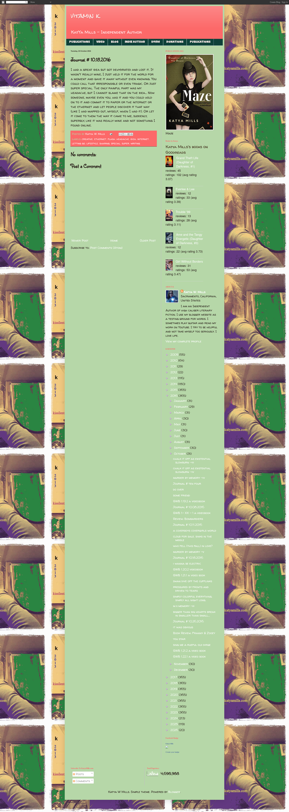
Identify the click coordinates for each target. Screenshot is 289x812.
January (180, 401)
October (180, 454)
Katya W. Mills (194, 292)
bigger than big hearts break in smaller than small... (194, 613)
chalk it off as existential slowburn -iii (192, 460)
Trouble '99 (183, 212)
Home (155, 42)
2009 (174, 354)
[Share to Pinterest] (131, 134)
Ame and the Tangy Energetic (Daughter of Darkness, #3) (189, 238)
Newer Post (79, 240)
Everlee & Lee (185, 189)
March (179, 412)
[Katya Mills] (167, 747)
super (125, 143)
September (182, 448)
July (177, 436)
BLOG (114, 42)
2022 (174, 706)
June (177, 430)
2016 (174, 396)
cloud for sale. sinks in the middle (192, 538)
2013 (174, 378)
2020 (174, 695)
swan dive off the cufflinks (192, 581)
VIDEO (100, 42)
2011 (173, 366)
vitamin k (85, 15)
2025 (174, 724)
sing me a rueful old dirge (192, 645)
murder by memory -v (188, 552)
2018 (174, 683)
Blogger (174, 792)
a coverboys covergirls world (194, 530)
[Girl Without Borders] (171, 265)
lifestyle (92, 143)
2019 (174, 689)
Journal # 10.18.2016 (188, 558)
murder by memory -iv (189, 478)
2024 (174, 718)
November (181, 664)
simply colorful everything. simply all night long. (192, 598)
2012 (174, 372)
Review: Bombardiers (188, 519)
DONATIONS (174, 42)
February (181, 407)
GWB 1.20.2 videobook (188, 569)
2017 (174, 677)
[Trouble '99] (171, 216)
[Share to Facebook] (128, 134)
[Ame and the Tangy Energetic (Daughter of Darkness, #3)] (171, 238)
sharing (104, 143)
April (178, 418)
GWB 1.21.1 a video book (189, 575)
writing (135, 143)
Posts (79, 774)
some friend (181, 495)
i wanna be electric (187, 563)
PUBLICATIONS (79, 42)
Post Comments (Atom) (106, 248)
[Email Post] (110, 134)
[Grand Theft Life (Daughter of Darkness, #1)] (171, 162)
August (179, 442)
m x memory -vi (183, 606)
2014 (174, 384)
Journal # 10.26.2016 (188, 621)
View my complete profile (183, 341)
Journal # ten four (187, 483)
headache (123, 139)
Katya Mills (169, 744)
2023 (174, 712)
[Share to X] (125, 134)
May (177, 424)
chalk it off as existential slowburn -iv (192, 470)
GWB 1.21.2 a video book (189, 651)
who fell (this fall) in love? (193, 546)
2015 (174, 390)
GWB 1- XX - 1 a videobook (191, 513)
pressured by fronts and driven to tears (191, 589)
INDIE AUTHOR (135, 42)
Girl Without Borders (189, 261)
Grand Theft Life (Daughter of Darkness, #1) (187, 162)
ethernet (100, 139)
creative (87, 139)
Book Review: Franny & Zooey (194, 633)
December (181, 670)
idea (133, 139)
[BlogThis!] (122, 134)
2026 (174, 730)
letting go (78, 143)
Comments (82, 781)
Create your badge (172, 752)
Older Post (148, 240)
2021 (174, 701)
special (115, 143)
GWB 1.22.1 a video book (189, 656)
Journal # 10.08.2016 (188, 507)
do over (178, 489)
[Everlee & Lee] (171, 193)
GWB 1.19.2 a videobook (189, 501)
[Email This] (120, 134)
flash (111, 139)
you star (179, 639)
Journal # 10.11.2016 (187, 525)
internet (143, 139)
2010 (174, 360)
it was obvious (183, 627)
